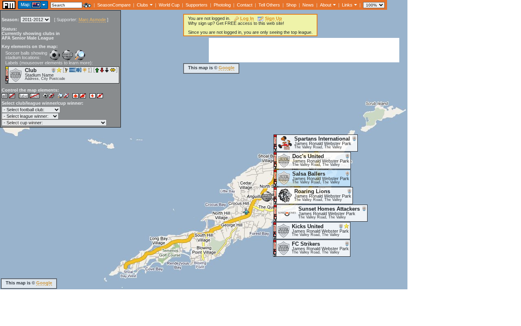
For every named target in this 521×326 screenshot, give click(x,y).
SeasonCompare (114, 4)
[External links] (354, 4)
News (308, 4)
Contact (244, 4)
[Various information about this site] (333, 4)
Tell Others (269, 4)
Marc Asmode (92, 19)
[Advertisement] (304, 50)
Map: (26, 4)
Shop (291, 4)
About (325, 4)
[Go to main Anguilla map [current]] (31, 4)
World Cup (169, 4)
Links (347, 4)
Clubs (142, 4)
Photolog (222, 4)
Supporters (197, 4)
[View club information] (150, 4)
